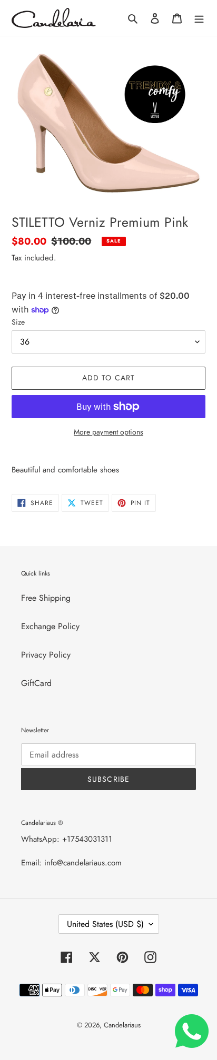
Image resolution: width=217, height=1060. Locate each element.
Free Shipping (46, 598)
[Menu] (199, 17)
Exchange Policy (50, 626)
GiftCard (36, 683)
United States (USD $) (105, 924)
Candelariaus (122, 1025)
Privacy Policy (46, 655)
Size (18, 322)
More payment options (108, 432)
